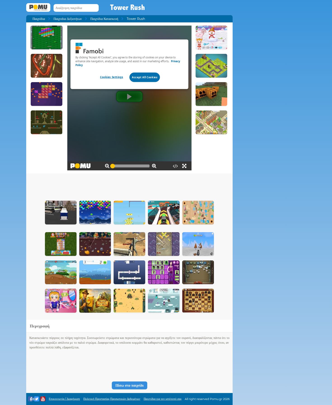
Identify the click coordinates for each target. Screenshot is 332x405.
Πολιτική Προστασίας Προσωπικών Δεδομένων (111, 398)
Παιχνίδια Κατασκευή (104, 19)
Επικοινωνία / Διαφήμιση (64, 398)
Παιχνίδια (39, 19)
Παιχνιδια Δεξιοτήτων (68, 19)
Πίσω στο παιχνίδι (129, 385)
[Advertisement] (129, 186)
